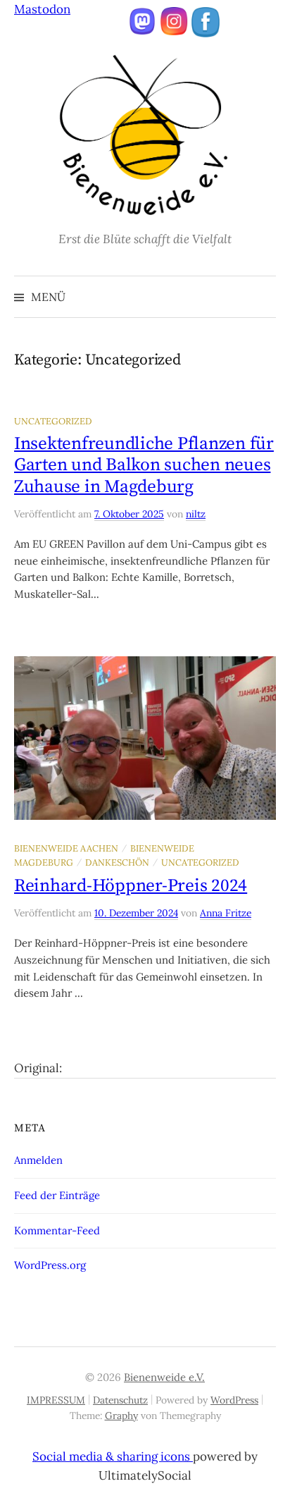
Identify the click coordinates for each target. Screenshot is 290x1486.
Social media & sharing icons (112, 1456)
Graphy (121, 1415)
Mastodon (42, 9)
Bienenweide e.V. (164, 1377)
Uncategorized (53, 420)
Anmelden (38, 1160)
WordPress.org (50, 1265)
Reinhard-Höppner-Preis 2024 (130, 886)
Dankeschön (117, 862)
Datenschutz (120, 1400)
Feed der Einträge (57, 1195)
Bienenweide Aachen (66, 848)
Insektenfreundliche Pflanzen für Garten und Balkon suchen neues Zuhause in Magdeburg (144, 465)
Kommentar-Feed (57, 1230)
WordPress (234, 1400)
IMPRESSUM (56, 1400)
